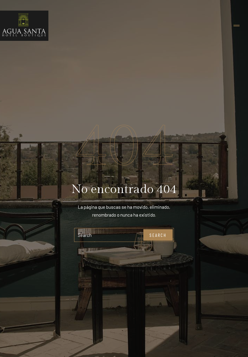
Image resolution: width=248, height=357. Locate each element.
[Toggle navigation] (236, 26)
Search (158, 234)
